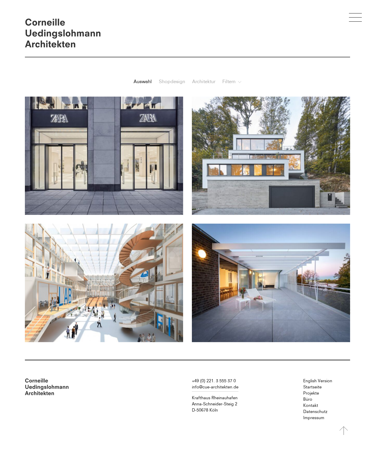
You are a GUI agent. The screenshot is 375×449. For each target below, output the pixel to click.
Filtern (229, 81)
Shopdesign (172, 81)
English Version (317, 380)
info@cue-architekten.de (215, 387)
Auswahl (143, 81)
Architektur (203, 81)
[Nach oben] (343, 430)
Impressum (313, 417)
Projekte (311, 393)
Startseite (312, 387)
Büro (307, 399)
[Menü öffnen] (355, 18)
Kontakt (310, 405)
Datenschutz (315, 411)
